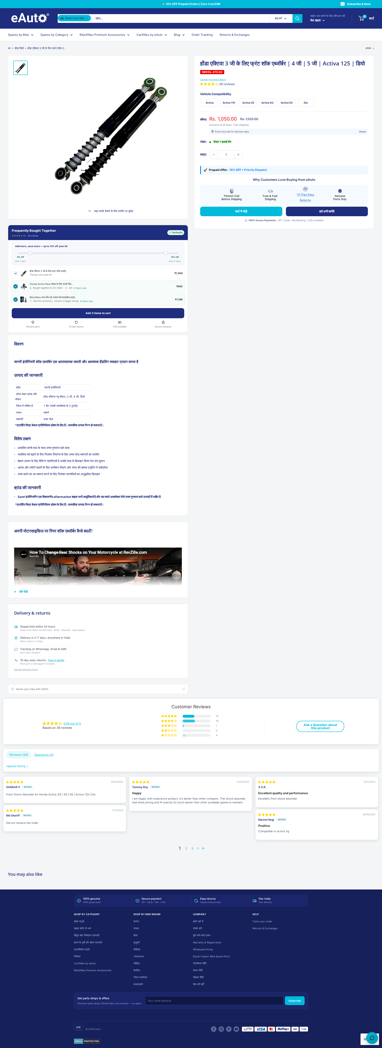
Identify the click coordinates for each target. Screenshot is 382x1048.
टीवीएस (137, 949)
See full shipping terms (26, 669)
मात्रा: (203, 154)
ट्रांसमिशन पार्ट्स (82, 949)
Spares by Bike (18, 35)
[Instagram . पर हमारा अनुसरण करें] (221, 1029)
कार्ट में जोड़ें (241, 211)
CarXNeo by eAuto (149, 35)
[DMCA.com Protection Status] (87, 1041)
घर (9, 48)
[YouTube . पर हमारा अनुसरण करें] (236, 1029)
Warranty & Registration (207, 942)
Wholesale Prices (203, 949)
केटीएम (137, 970)
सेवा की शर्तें (198, 984)
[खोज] (297, 18)
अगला (368, 48)
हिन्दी (78, 1027)
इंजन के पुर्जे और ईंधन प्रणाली (88, 942)
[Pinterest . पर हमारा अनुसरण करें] (229, 1029)
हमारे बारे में (198, 921)
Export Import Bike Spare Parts (211, 956)
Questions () (44, 755)
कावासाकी (138, 984)
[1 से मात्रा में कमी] (214, 154)
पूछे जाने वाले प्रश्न (201, 935)
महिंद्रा (137, 963)
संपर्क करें (197, 928)
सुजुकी (137, 942)
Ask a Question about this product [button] (320, 726)
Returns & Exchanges (235, 35)
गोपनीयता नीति (199, 963)
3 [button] (192, 848)
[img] (14, 782)
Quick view (81, 288)
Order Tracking (202, 35)
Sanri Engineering (213, 80)
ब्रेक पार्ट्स (79, 921)
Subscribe (294, 1000)
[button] (209, 84)
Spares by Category (54, 35)
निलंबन (77, 956)
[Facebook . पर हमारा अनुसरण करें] (213, 1029)
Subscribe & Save (358, 4)
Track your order (262, 921)
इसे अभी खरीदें (326, 211)
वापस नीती (198, 970)
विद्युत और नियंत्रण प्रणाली (86, 935)
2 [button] (186, 848)
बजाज (136, 921)
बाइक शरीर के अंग (82, 928)
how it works (56, 660)
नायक (136, 928)
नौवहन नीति (198, 977)
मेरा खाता (316, 20)
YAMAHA (139, 956)
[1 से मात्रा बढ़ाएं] (238, 154)
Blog (177, 35)
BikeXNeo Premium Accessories (102, 35)
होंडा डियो (19, 48)
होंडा (135, 935)
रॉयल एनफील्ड (140, 977)
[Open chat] (372, 1038)
